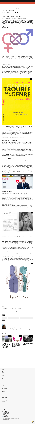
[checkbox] (33, 422)
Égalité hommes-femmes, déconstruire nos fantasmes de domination (17, 345)
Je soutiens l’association (17, 2)
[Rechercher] (32, 11)
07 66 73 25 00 (5, 415)
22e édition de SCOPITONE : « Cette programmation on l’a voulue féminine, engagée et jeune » (6, 345)
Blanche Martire (6, 18)
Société (3, 315)
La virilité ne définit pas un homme (28, 344)
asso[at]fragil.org (5, 416)
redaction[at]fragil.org (6, 419)
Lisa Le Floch (4, 348)
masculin (3, 320)
